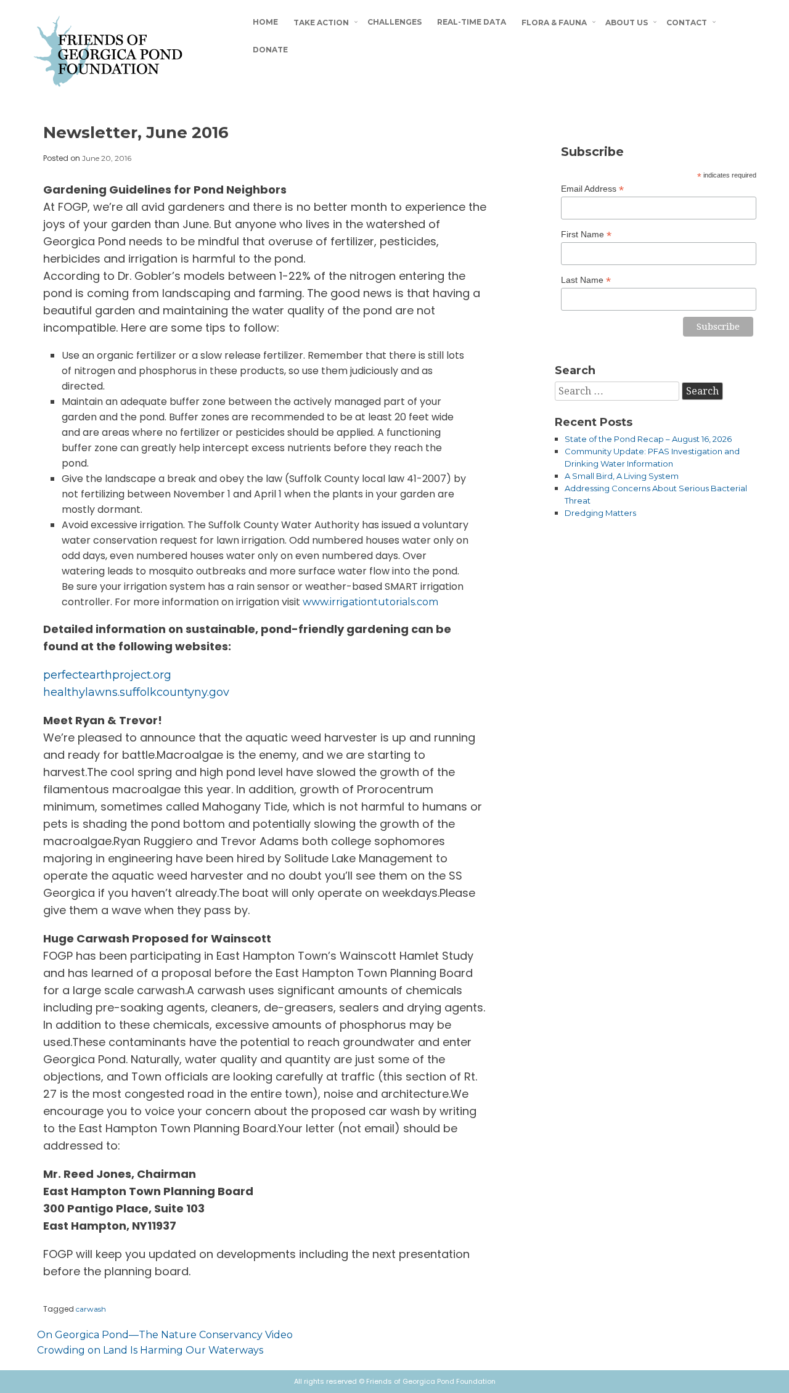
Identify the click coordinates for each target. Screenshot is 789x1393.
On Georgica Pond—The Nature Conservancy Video (165, 1335)
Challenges (394, 22)
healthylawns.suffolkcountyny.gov (136, 692)
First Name (586, 234)
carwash (91, 1308)
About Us (626, 22)
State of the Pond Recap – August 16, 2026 (648, 439)
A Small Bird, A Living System (622, 476)
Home (265, 22)
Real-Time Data (471, 22)
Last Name (586, 280)
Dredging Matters (600, 513)
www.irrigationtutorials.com (370, 602)
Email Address (592, 189)
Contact (686, 22)
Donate (270, 49)
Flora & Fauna (554, 22)
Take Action (321, 22)
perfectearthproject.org (107, 675)
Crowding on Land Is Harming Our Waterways (150, 1350)
